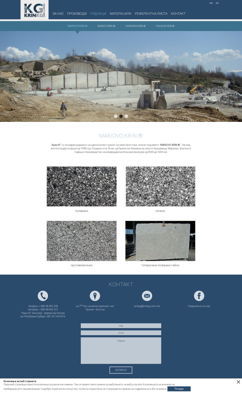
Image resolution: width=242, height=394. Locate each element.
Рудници (98, 13)
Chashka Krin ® (135, 26)
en (217, 3)
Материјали (120, 13)
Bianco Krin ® (106, 26)
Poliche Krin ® (165, 26)
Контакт (178, 13)
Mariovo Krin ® (77, 26)
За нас (58, 13)
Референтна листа (151, 13)
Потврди (179, 388)
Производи (77, 13)
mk (211, 3)
